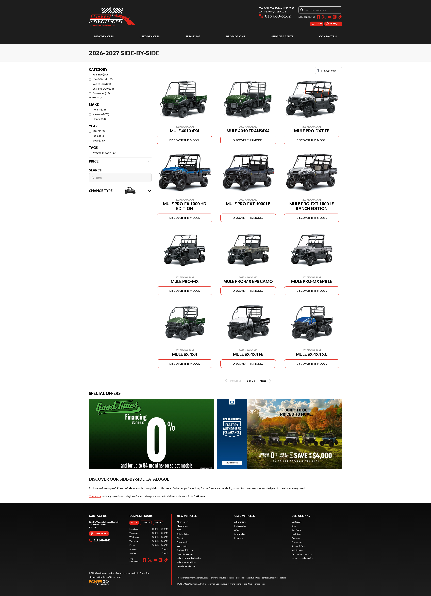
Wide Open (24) (102, 83)
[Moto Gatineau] (112, 16)
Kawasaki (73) (101, 114)
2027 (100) (99, 131)
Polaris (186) (100, 109)
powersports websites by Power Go (133, 573)
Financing (193, 36)
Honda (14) (99, 118)
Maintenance (298, 550)
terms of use (241, 584)
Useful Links (301, 515)
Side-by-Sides (183, 534)
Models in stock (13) (104, 152)
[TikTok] (340, 17)
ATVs (179, 530)
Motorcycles (182, 526)
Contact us (95, 496)
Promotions (235, 36)
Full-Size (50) (100, 74)
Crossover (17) (101, 93)
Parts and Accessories (302, 554)
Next (263, 380)
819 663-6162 (278, 15)
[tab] (134, 523)
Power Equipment (185, 554)
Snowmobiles (183, 542)
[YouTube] (329, 17)
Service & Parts (282, 36)
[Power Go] (119, 582)
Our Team (296, 530)
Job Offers (296, 534)
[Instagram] (335, 17)
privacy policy (225, 584)
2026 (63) (98, 135)
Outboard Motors (185, 550)
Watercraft (182, 546)
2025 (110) (99, 140)
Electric (180, 538)
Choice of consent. (256, 584)
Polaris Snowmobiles (186, 562)
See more (94, 97)
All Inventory (182, 522)
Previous (235, 380)
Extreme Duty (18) (103, 88)
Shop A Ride (108, 577)
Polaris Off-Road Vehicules (189, 558)
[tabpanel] (148, 541)
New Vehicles (104, 36)
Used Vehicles (150, 36)
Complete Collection (186, 566)
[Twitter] (324, 17)
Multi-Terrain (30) (103, 79)
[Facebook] (319, 17)
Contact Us (328, 36)
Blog (294, 526)
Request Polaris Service (302, 558)
